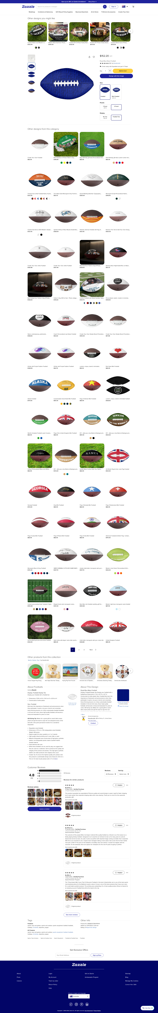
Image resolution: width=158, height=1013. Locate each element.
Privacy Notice (97, 1010)
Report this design (123, 706)
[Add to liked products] (94, 57)
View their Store (92, 720)
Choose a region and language (77, 993)
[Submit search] (105, 6)
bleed (55, 759)
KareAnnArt (117, 63)
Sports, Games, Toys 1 (34, 660)
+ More (83, 714)
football (65, 932)
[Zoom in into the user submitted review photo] (32, 793)
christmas (35, 927)
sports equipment (58, 932)
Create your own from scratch (72, 703)
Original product (76, 815)
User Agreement (89, 1010)
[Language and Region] (125, 6)
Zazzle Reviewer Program (72, 832)
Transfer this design (123, 702)
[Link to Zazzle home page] (29, 6)
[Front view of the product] (66, 83)
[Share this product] (89, 57)
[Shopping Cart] (133, 7)
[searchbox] (71, 7)
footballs (70, 932)
